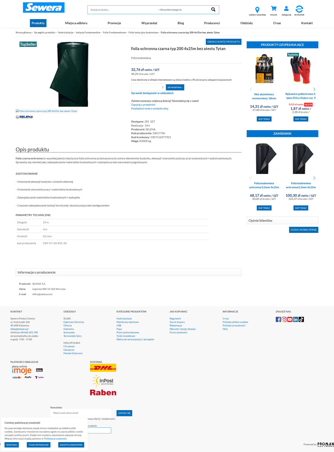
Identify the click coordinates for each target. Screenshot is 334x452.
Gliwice (67, 325)
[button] (314, 89)
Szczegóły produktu (44, 32)
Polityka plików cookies (235, 321)
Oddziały (246, 23)
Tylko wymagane (39, 444)
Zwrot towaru (177, 321)
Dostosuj (11, 444)
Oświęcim (68, 349)
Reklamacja (176, 325)
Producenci (212, 23)
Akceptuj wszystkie (71, 444)
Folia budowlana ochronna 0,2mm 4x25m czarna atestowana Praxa (264, 187)
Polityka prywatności (234, 325)
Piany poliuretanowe (128, 332)
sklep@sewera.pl (19, 328)
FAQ (225, 328)
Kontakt (307, 23)
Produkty (38, 23)
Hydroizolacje (65, 32)
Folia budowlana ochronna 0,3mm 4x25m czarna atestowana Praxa (300, 187)
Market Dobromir (73, 353)
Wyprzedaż (149, 23)
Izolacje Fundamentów (88, 32)
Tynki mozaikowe (126, 335)
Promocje (114, 23)
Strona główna (23, 32)
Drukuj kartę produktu (224, 41)
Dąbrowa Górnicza (73, 321)
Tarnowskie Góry (72, 335)
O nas (277, 23)
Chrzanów (69, 346)
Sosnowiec (69, 332)
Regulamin (175, 318)
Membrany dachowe (128, 321)
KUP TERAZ (264, 119)
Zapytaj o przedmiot (143, 104)
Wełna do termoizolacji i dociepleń (135, 339)
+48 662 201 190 (28, 332)
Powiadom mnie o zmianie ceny (149, 108)
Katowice (68, 328)
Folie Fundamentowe (114, 32)
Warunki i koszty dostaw (183, 328)
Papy (119, 328)
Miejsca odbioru (76, 23)
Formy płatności (178, 332)
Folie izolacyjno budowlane (143, 32)
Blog (181, 23)
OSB (119, 325)
